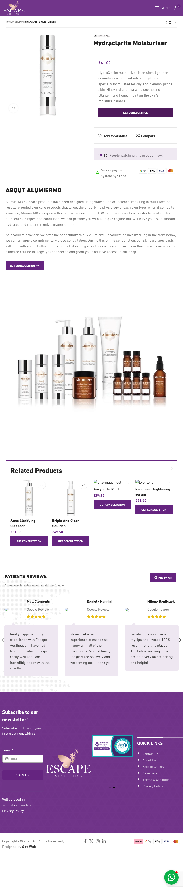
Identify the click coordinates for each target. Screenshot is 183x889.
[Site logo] (14, 7)
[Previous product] (166, 23)
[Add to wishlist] (42, 485)
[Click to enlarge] (13, 108)
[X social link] (91, 841)
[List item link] (160, 753)
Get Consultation (135, 112)
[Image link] (68, 762)
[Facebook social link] (85, 841)
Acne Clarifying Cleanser (22, 522)
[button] (110, 787)
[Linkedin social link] (104, 841)
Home (9, 21)
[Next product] (175, 23)
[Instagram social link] (98, 841)
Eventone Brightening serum (152, 491)
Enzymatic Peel (106, 489)
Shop (18, 21)
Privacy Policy (13, 810)
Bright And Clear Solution (65, 522)
